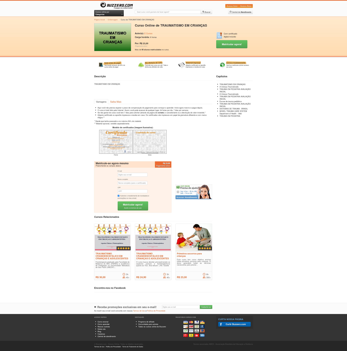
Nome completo (123, 179)
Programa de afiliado (146, 321)
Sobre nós (102, 329)
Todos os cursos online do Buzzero (152, 326)
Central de (241, 12)
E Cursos (148, 33)
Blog (99, 331)
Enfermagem (113, 19)
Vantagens (101, 101)
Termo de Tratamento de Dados (132, 346)
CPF (119, 187)
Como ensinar (103, 321)
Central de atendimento (107, 336)
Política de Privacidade (156, 310)
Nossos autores (104, 326)
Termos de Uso (139, 310)
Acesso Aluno (245, 6)
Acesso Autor (232, 6)
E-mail (120, 171)
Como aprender (104, 324)
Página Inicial (99, 19)
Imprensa (101, 334)
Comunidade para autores (148, 324)
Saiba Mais (115, 101)
